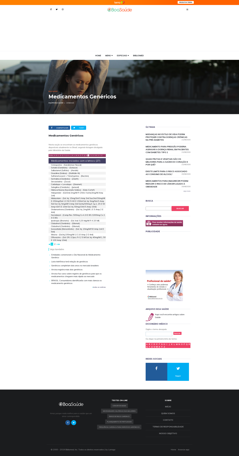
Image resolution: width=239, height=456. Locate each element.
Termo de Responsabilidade (168, 426)
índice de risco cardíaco (119, 416)
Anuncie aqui (183, 449)
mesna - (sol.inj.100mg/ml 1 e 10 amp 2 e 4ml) (72, 234)
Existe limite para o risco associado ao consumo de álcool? (168, 172)
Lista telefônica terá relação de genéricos (69, 261)
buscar (177, 333)
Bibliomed (138, 55)
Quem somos (168, 413)
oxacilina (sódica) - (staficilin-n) (65, 173)
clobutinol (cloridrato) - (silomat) (65, 223)
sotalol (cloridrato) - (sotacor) (64, 167)
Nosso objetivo (168, 433)
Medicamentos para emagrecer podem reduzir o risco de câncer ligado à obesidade (168, 184)
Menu (108, 55)
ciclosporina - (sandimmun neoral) (66, 165)
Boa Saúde (53, 91)
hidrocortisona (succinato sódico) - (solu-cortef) (73, 190)
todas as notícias (99, 287)
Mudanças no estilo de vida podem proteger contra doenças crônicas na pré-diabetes (168, 137)
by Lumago (110, 449)
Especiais (122, 55)
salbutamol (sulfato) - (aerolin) (64, 170)
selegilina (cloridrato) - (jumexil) (65, 187)
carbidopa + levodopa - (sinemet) (66, 184)
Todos (51, 155)
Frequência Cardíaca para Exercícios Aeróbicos (119, 427)
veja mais (186, 191)
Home (98, 55)
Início (168, 406)
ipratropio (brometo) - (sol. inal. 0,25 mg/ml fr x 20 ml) (75, 220)
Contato (168, 420)
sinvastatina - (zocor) (60, 181)
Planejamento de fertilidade (119, 422)
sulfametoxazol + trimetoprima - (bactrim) (70, 176)
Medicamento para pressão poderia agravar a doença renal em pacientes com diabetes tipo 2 (168, 149)
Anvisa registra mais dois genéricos (67, 269)
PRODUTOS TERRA (185, 2)
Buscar (180, 208)
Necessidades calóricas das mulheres (119, 411)
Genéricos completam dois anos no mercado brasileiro (75, 265)
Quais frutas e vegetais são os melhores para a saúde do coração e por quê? (168, 162)
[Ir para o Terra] (119, 2)
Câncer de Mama (119, 406)
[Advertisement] (119, 32)
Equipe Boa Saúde (56, 103)
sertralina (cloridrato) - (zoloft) (65, 179)
